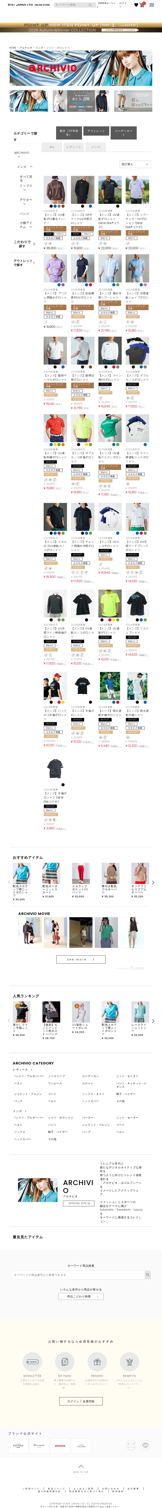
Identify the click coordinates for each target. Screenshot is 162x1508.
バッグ (18, 1101)
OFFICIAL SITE (78, 1203)
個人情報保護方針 (49, 1491)
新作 (69, 133)
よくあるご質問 (84, 1488)
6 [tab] (84, 115)
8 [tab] (89, 115)
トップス (26, 186)
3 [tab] (76, 115)
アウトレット (96, 131)
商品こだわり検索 (79, 1296)
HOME (12, 47)
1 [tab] (70, 115)
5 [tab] (81, 115)
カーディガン (90, 1076)
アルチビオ (26, 47)
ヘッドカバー (90, 1101)
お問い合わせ (111, 1488)
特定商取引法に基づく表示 (86, 1491)
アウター (26, 200)
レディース (73, 147)
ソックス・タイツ (93, 1094)
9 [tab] (92, 115)
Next (153, 883)
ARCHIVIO (22, 153)
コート (52, 1094)
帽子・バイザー (126, 1094)
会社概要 (133, 1488)
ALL (51, 147)
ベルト (52, 1101)
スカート (87, 1083)
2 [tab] (73, 115)
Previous (9, 882)
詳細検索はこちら (107, 3)
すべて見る (26, 178)
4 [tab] (78, 115)
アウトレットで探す (23, 263)
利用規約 (118, 1491)
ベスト (18, 1083)
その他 (120, 1101)
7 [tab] (87, 115)
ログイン (123, 5)
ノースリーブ (56, 1076)
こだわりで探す (22, 244)
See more (77, 959)
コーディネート (124, 133)
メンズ (39, 47)
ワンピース (55, 1083)
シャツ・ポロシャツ (60, 1117)
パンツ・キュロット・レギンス (131, 1085)
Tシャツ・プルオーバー (29, 1076)
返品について (57, 1488)
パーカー (87, 1117)
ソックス (19, 1132)
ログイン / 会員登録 (81, 1401)
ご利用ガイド (31, 1488)
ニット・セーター (127, 1076)
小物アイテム (26, 225)
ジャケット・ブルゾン (28, 1094)
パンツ (24, 214)
